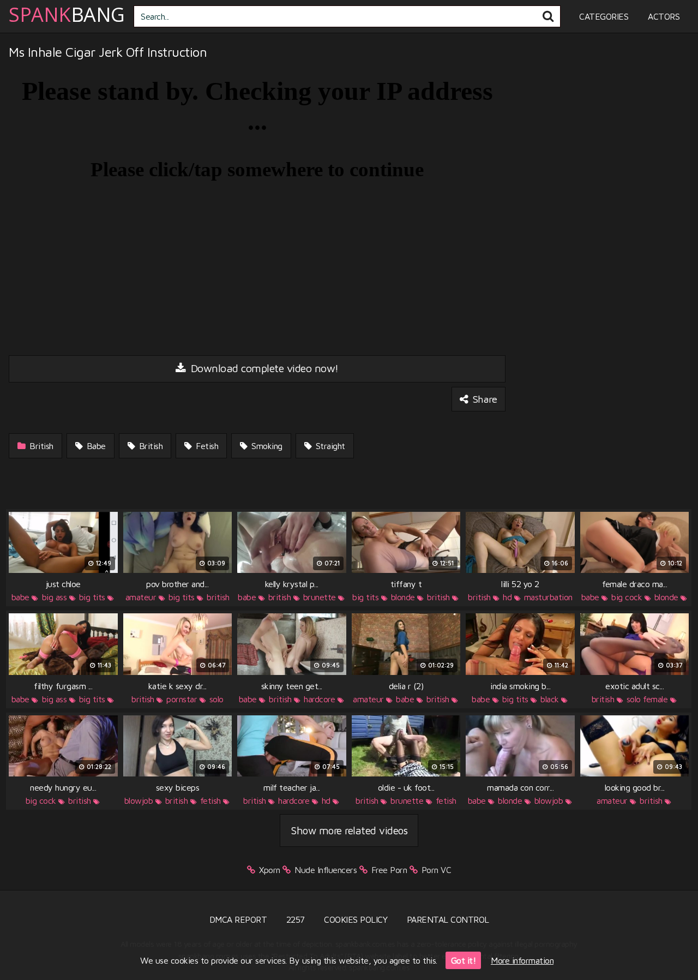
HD (507, 597)
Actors (663, 16)
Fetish (206, 446)
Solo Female (647, 699)
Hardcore (319, 699)
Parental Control (448, 919)
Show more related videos (349, 830)
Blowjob (138, 800)
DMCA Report (238, 919)
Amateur (141, 597)
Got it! (463, 960)
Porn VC (437, 870)
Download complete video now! (263, 368)
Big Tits (92, 597)
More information (522, 960)
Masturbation (548, 597)
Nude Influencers (325, 870)
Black (549, 699)
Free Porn (389, 870)
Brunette (319, 597)
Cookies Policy (355, 919)
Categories (603, 16)
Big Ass (54, 597)
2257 (295, 919)
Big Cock (626, 597)
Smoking (265, 446)
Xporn (269, 870)
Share (483, 399)
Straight (329, 446)
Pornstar (181, 699)
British (40, 446)
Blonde (403, 597)
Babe (95, 446)
